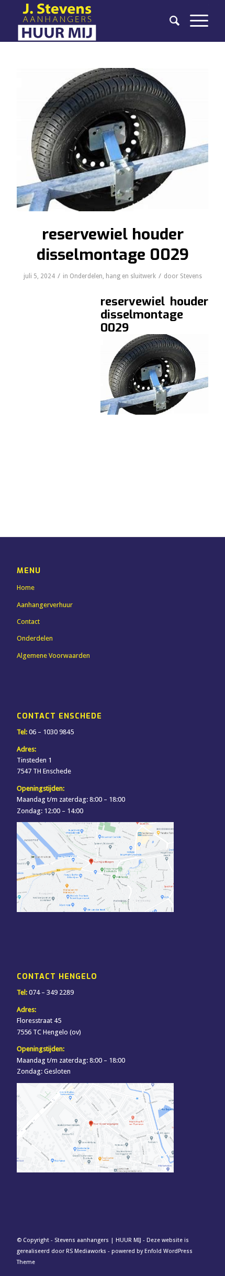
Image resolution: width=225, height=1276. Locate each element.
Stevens (191, 276)
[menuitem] (169, 21)
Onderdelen (86, 276)
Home (26, 587)
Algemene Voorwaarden (53, 655)
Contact (28, 621)
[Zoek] (169, 21)
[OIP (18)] (112, 139)
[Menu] (193, 21)
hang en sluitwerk (131, 276)
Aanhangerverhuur (45, 605)
